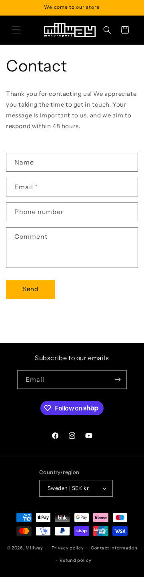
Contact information (114, 548)
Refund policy (75, 560)
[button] (16, 30)
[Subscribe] (117, 379)
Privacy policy (68, 548)
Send (30, 289)
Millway (34, 548)
